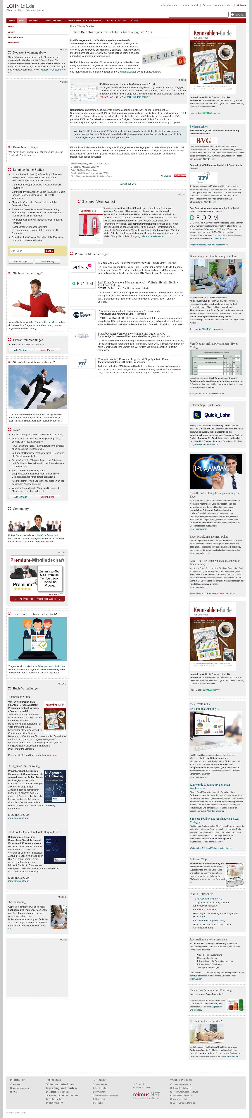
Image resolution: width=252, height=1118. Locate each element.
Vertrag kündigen (61, 1084)
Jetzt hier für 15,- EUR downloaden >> (207, 394)
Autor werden (101, 1084)
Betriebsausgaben (127, 71)
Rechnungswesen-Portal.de (185, 1092)
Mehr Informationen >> (153, 236)
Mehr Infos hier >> (229, 1056)
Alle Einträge (20, 261)
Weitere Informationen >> (206, 444)
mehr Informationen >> (138, 97)
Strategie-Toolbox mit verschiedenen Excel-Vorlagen (215, 820)
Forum (134, 21)
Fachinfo (34, 21)
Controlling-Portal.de (182, 1084)
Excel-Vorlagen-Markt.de (184, 1103)
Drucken (167, 176)
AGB (15, 1092)
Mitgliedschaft (101, 1088)
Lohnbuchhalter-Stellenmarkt (84, 21)
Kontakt (16, 1084)
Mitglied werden (169, 5)
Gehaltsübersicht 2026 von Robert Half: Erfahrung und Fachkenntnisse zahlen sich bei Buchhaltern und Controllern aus (38, 463)
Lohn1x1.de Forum (43, 535)
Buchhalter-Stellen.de (182, 1095)
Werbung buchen (223, 5)
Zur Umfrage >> (27, 155)
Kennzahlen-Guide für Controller (28, 344)
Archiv (11, 32)
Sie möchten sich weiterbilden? (34, 362)
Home (12, 21)
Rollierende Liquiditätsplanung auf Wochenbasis (210, 786)
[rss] (180, 176)
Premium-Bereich (190, 5)
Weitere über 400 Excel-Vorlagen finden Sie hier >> (212, 593)
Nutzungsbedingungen (63, 1095)
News (22, 21)
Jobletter (99, 1103)
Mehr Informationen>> (213, 842)
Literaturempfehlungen (28, 339)
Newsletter (13, 43)
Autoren (207, 5)
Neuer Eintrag (47, 261)
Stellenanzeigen (199, 126)
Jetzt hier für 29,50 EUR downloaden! (206, 329)
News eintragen (15, 37)
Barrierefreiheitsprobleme (106, 1095)
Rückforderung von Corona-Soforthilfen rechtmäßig (37, 434)
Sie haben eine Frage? (28, 273)
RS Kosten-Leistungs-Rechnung (209, 920)
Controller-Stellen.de (182, 1088)
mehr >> (216, 113)
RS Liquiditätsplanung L (204, 709)
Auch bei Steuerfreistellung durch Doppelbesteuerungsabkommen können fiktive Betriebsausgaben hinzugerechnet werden (35, 473)
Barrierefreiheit (59, 1091)
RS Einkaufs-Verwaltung (205, 909)
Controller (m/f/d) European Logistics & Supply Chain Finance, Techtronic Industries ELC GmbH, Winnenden (38, 195)
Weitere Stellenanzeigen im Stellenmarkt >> (209, 245)
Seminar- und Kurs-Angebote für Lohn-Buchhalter (33, 417)
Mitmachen (100, 1092)
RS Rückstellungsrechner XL (207, 898)
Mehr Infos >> (209, 159)
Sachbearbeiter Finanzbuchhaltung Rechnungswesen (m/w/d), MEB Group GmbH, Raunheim (35, 230)
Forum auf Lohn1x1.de (46, 322)
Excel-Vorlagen (116, 21)
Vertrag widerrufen (63, 1088)
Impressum (56, 1102)
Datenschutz (57, 1099)
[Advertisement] (37, 111)
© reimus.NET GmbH (16, 1113)
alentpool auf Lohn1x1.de (52, 666)
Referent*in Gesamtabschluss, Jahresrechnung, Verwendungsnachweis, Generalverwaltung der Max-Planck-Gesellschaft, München (38, 212)
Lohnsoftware (52, 21)
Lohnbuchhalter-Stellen (28, 169)
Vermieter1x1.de (180, 1099)
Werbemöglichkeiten (22, 1088)
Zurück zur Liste (128, 184)
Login (243, 5)
